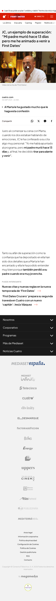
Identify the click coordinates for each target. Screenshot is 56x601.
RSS (28, 556)
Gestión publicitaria (28, 552)
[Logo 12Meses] (28, 488)
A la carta (18, 23)
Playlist (38, 23)
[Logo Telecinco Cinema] (28, 478)
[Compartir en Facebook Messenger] (45, 121)
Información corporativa (28, 536)
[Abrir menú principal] (51, 16)
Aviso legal (28, 532)
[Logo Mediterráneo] (28, 518)
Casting (28, 23)
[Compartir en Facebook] (51, 121)
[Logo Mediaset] (28, 365)
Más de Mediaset (13, 343)
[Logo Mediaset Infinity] (28, 378)
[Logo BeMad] (28, 458)
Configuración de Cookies (28, 544)
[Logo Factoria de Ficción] (28, 428)
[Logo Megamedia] (29, 576)
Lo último (7, 23)
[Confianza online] (28, 590)
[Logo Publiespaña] (28, 508)
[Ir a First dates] (17, 16)
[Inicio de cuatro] (4, 16)
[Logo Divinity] (28, 408)
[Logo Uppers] (28, 468)
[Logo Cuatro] (28, 398)
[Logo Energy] (28, 448)
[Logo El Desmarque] (28, 418)
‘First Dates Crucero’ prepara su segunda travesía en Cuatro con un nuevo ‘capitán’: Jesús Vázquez (27, 300)
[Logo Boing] (28, 438)
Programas (9, 335)
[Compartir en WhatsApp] (32, 121)
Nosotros (8, 319)
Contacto (28, 560)
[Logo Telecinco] (28, 388)
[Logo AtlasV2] (28, 498)
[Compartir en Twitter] (38, 121)
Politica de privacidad (28, 540)
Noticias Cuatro (12, 351)
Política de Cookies (28, 548)
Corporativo (10, 327)
